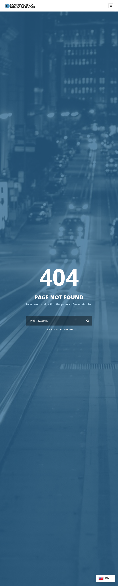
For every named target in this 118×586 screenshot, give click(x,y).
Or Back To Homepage (59, 329)
